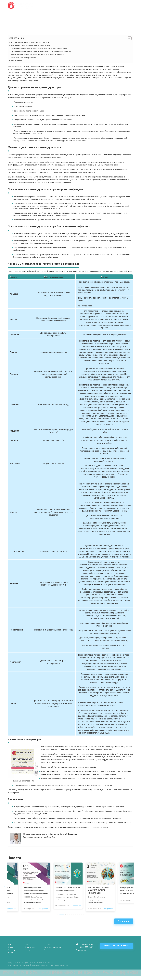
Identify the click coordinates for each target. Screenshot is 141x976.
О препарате (60, 5)
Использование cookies (40, 965)
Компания (47, 5)
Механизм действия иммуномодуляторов (30, 45)
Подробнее (30, 908)
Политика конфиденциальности (18, 965)
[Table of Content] (130, 38)
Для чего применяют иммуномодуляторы (29, 42)
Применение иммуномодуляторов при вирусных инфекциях (39, 48)
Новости (11, 953)
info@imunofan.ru (86, 944)
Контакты (47, 950)
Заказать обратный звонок (116, 946)
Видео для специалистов (52, 947)
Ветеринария (102, 5)
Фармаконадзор (82, 950)
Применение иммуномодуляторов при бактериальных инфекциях (41, 51)
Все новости (123, 921)
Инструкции (88, 5)
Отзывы (115, 5)
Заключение (16, 60)
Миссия (27, 944)
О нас (9, 944)
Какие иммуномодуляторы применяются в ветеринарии (37, 54)
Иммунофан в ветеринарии (23, 57)
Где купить (74, 5)
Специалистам (30, 947)
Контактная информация (59, 965)
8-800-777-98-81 (86, 947)
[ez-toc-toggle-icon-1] (128, 38)
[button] (4, 887)
